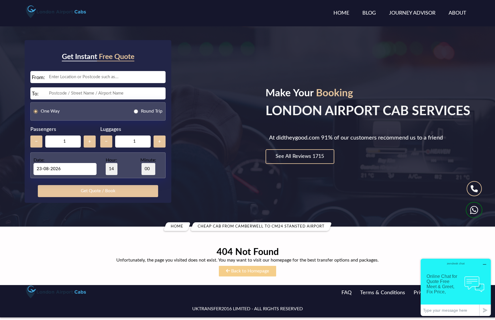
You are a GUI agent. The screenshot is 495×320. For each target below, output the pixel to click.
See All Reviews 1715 (300, 156)
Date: (39, 160)
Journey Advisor (412, 13)
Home (341, 13)
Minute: (148, 160)
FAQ (346, 292)
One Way (50, 111)
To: (35, 94)
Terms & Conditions (382, 292)
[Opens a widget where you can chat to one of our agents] (456, 287)
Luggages (110, 129)
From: (38, 77)
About (457, 13)
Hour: (111, 160)
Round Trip (151, 111)
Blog (369, 13)
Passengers (43, 129)
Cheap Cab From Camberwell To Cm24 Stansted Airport (261, 226)
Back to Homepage (249, 271)
